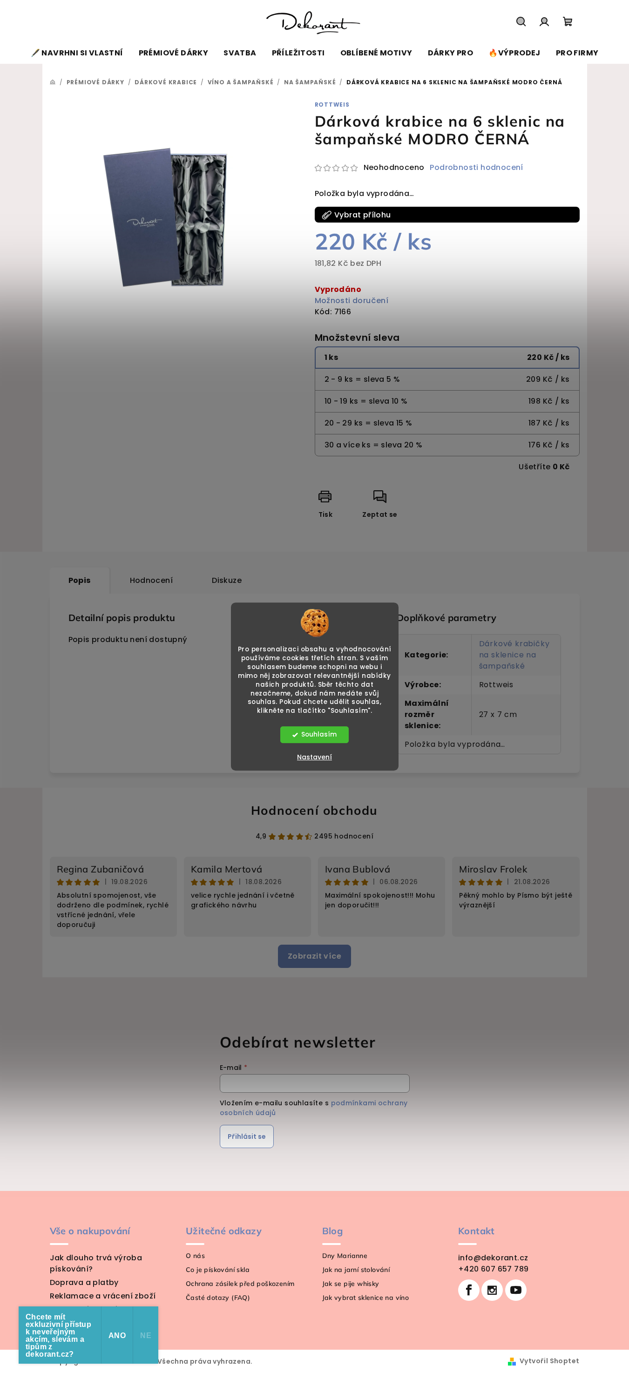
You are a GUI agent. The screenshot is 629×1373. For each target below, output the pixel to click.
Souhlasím (319, 734)
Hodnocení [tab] (151, 580)
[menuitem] (77, 53)
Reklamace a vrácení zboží (103, 1296)
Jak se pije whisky (350, 1283)
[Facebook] (469, 1290)
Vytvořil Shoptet (549, 1361)
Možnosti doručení (352, 300)
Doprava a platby (84, 1282)
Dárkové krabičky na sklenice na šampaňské (514, 654)
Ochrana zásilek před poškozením (240, 1283)
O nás (195, 1255)
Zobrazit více (314, 956)
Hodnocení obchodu (314, 810)
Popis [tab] (79, 580)
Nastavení (314, 757)
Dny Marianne (345, 1255)
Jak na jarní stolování (356, 1269)
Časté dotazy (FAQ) (218, 1297)
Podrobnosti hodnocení (476, 167)
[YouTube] (516, 1290)
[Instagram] (492, 1290)
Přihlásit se (247, 1136)
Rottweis (332, 104)
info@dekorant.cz (493, 1257)
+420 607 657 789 (493, 1269)
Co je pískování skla (218, 1269)
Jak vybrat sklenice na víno (365, 1297)
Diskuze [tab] (227, 580)
